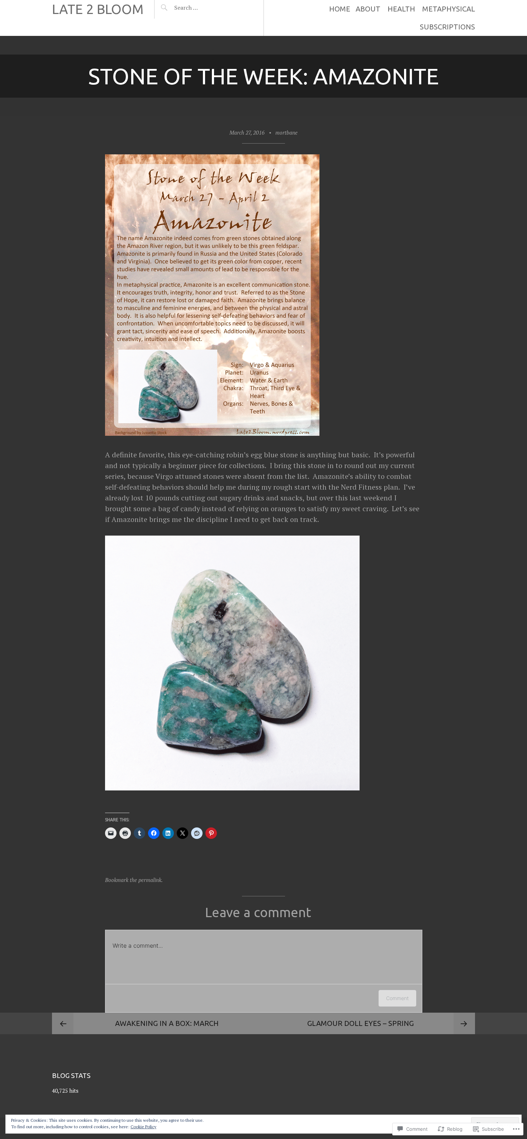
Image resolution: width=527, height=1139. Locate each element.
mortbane (286, 132)
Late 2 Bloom (97, 9)
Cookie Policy (143, 1126)
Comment (397, 998)
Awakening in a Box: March (167, 1023)
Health (401, 9)
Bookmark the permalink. (134, 879)
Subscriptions (447, 27)
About (368, 9)
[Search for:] (204, 7)
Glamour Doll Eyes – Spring (360, 1023)
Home (339, 9)
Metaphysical (448, 9)
